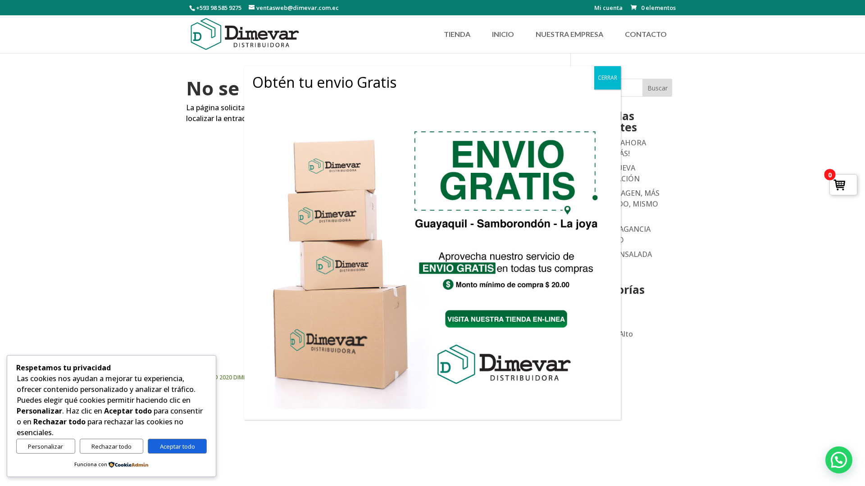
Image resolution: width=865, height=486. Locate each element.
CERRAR (607, 77)
